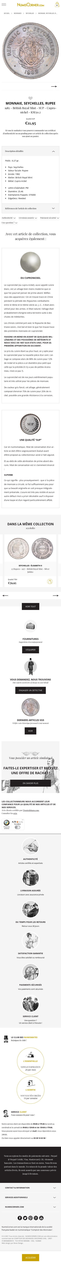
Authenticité (7, 217)
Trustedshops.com (31, 810)
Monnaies (17, 13)
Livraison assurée (26, 217)
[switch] (17, 827)
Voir (30, 730)
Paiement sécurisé (48, 217)
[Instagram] (35, 1218)
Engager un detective (30, 690)
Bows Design (18, 1243)
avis (15, 813)
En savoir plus (30, 783)
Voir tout (30, 606)
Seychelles (30, 13)
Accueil (7, 13)
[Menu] (22, 820)
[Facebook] (19, 1218)
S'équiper (30, 649)
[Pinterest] (30, 1218)
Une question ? (8, 222)
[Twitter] (25, 1218)
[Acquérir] (50, 581)
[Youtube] (41, 1218)
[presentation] (7, 86)
